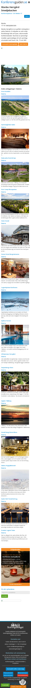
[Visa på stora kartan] (1, 48)
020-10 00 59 (23, 44)
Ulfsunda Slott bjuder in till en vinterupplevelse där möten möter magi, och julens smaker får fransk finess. (14, 561)
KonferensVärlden (20, 661)
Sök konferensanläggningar (9, 683)
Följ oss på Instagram (23, 672)
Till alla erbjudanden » (15, 584)
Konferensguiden (9, 661)
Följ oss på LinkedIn (8, 675)
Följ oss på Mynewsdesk (23, 675)
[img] (15, 567)
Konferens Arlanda (10, 684)
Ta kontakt (5, 685)
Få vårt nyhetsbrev (7, 589)
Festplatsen (15, 663)
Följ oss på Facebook (8, 672)
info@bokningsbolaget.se (17, 646)
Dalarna (27, 16)
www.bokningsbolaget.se (15, 649)
